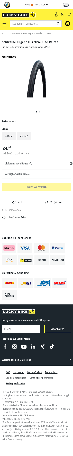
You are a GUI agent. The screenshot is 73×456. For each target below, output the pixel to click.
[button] (4, 23)
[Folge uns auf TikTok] (52, 346)
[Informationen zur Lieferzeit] (30, 163)
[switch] (66, 5)
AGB (8, 372)
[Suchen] (58, 23)
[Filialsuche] (56, 14)
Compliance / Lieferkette (41, 377)
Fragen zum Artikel (18, 217)
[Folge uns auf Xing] (42, 346)
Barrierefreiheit (34, 372)
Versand (25, 153)
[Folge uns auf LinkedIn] (33, 346)
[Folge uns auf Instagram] (14, 346)
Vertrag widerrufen (15, 383)
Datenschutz (51, 372)
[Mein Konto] (62, 14)
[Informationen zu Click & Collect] (32, 174)
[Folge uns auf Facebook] (5, 346)
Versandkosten (45, 391)
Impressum (18, 372)
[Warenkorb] (69, 14)
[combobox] (36, 23)
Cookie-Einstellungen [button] (16, 377)
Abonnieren (57, 328)
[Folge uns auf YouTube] (24, 346)
